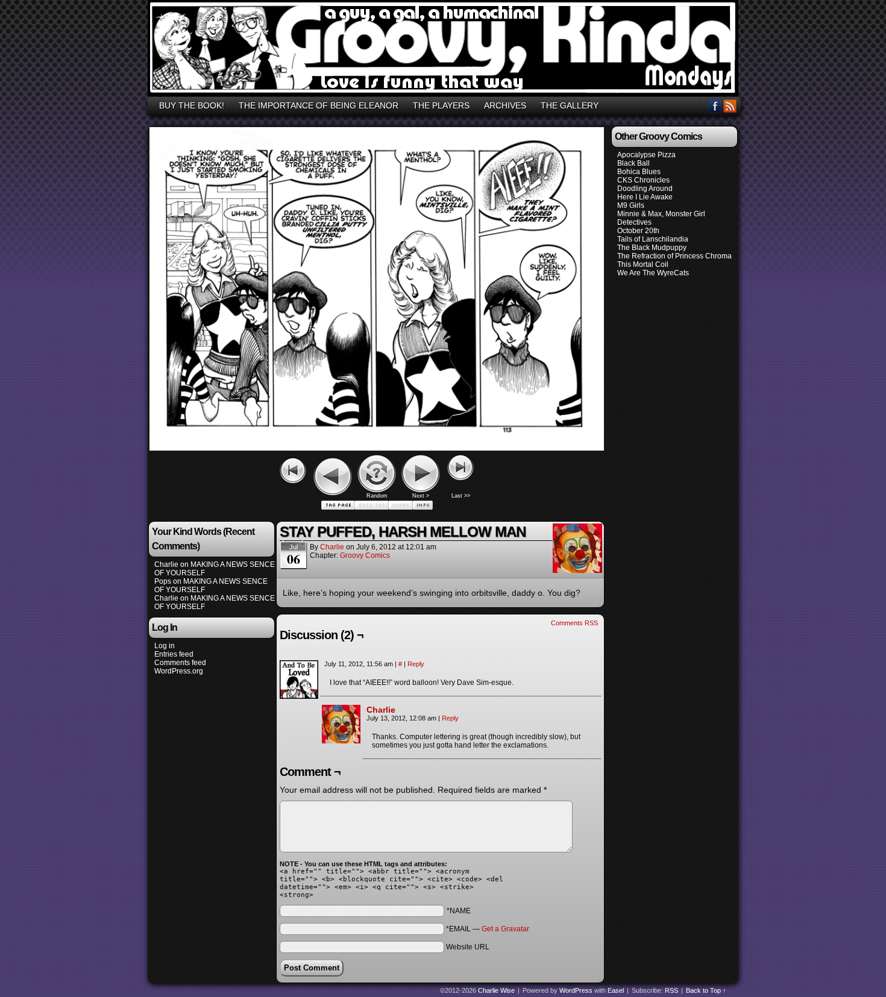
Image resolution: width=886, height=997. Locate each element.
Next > (420, 496)
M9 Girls (630, 205)
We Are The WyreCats (653, 273)
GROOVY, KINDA (445, 50)
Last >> (460, 496)
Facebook (715, 105)
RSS (730, 105)
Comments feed (180, 662)
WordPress (575, 990)
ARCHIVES (505, 105)
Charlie (166, 564)
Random (377, 496)
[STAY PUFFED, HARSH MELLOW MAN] (376, 447)
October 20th (638, 231)
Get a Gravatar (505, 929)
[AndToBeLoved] (299, 696)
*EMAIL (487, 929)
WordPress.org (178, 671)
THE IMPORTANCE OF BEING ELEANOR (318, 105)
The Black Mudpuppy (651, 247)
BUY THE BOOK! (191, 105)
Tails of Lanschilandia (652, 239)
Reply (415, 663)
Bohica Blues (639, 171)
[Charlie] (341, 740)
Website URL (467, 947)
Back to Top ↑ (706, 990)
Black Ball (633, 163)
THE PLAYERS (441, 105)
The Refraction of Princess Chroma (674, 256)
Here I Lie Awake (645, 197)
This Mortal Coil (642, 264)
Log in (164, 646)
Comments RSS (574, 623)
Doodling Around (645, 188)
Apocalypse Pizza (646, 155)
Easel (616, 990)
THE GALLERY (570, 105)
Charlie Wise (496, 990)
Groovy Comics (365, 555)
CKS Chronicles (643, 180)
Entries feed (173, 654)
